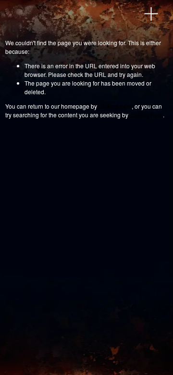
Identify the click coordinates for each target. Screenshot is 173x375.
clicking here (115, 106)
